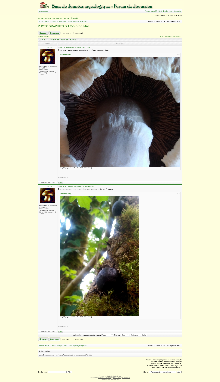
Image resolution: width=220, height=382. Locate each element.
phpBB (109, 376)
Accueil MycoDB (151, 11)
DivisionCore (126, 378)
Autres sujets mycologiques (77, 21)
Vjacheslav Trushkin (104, 378)
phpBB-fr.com (115, 379)
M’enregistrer (43, 11)
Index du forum (44, 21)
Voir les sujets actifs (71, 18)
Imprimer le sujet (43, 36)
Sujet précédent (165, 36)
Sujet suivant (176, 36)
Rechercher (167, 11)
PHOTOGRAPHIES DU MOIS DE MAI (63, 26)
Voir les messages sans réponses (50, 18)
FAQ (160, 11)
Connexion (177, 11)
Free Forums (117, 378)
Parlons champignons (58, 21)
